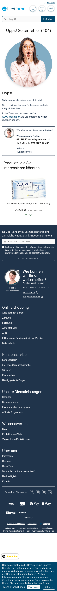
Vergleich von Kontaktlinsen (16, 439)
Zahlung (6, 317)
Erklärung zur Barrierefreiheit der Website (22, 338)
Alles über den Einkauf (13, 312)
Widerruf (6, 370)
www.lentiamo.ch (11, 116)
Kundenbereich (9, 359)
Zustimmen (33, 587)
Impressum (7, 455)
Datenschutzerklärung (37, 583)
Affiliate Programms (12, 412)
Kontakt (6, 481)
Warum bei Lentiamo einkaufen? (18, 471)
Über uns (6, 461)
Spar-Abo (6, 397)
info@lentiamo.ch (41, 139)
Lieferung (7, 322)
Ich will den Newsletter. (28, 258)
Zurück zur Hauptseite (16, 523)
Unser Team (8, 466)
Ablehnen (49, 587)
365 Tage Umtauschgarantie (16, 365)
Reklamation (8, 375)
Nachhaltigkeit (9, 476)
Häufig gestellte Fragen (13, 380)
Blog (4, 429)
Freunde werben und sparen (16, 407)
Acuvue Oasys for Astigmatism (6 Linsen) (28, 203)
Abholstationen (9, 328)
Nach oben (32, 523)
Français (51, 2)
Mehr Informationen (14, 587)
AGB (4, 333)
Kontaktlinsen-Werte (12, 434)
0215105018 (23, 139)
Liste (51, 571)
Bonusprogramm (10, 402)
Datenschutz (8, 343)
